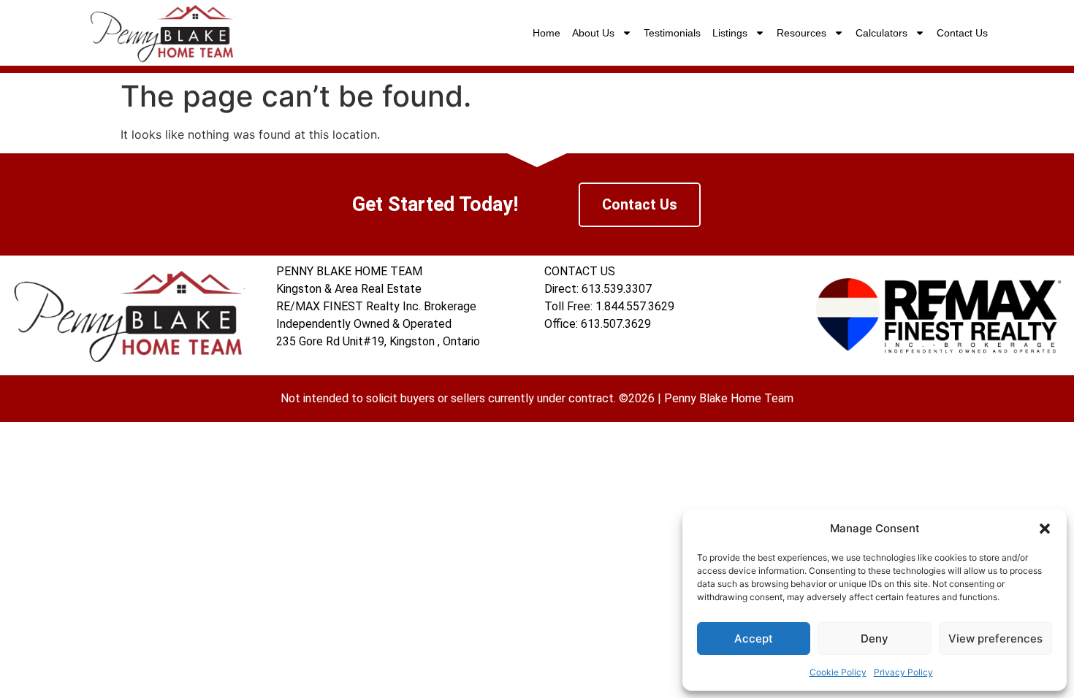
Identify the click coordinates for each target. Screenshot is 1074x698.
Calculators (881, 33)
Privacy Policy (903, 672)
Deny (874, 638)
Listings (729, 33)
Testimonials (672, 33)
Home (546, 33)
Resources (801, 33)
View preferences (995, 638)
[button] (1044, 528)
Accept (753, 638)
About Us (593, 33)
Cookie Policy (838, 672)
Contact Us (962, 33)
